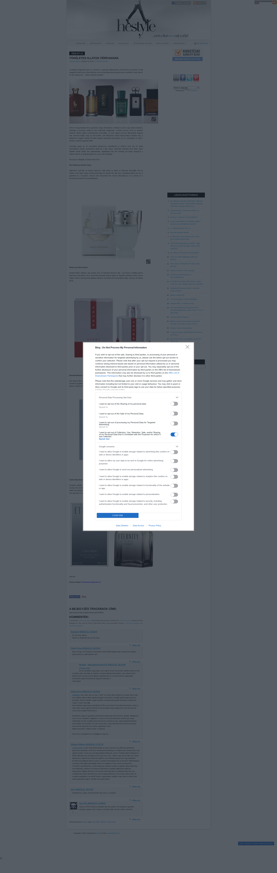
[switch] (174, 404)
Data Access (138, 525)
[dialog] (138, 436)
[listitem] (138, 397)
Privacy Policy (155, 525)
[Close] (188, 348)
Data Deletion (122, 525)
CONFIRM (117, 515)
